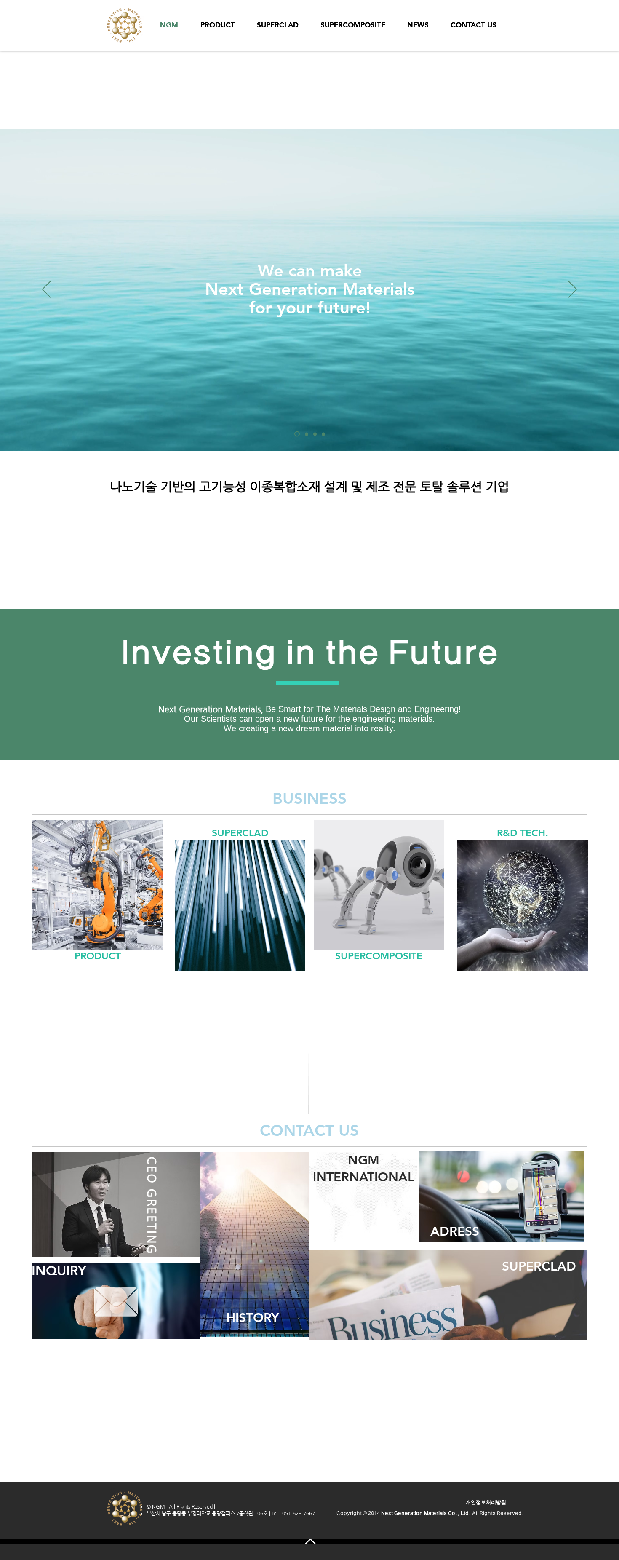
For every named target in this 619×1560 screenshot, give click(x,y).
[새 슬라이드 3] (323, 434)
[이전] (46, 290)
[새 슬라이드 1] (304, 434)
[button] (486, 1502)
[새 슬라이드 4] (296, 434)
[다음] (572, 290)
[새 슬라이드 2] (314, 434)
